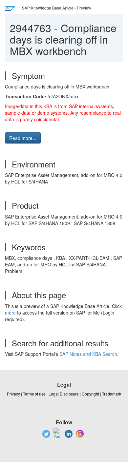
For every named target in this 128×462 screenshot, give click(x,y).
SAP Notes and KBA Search (88, 354)
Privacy (13, 393)
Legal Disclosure (64, 393)
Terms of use (34, 393)
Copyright (90, 393)
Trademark (111, 393)
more (10, 312)
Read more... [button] (22, 138)
